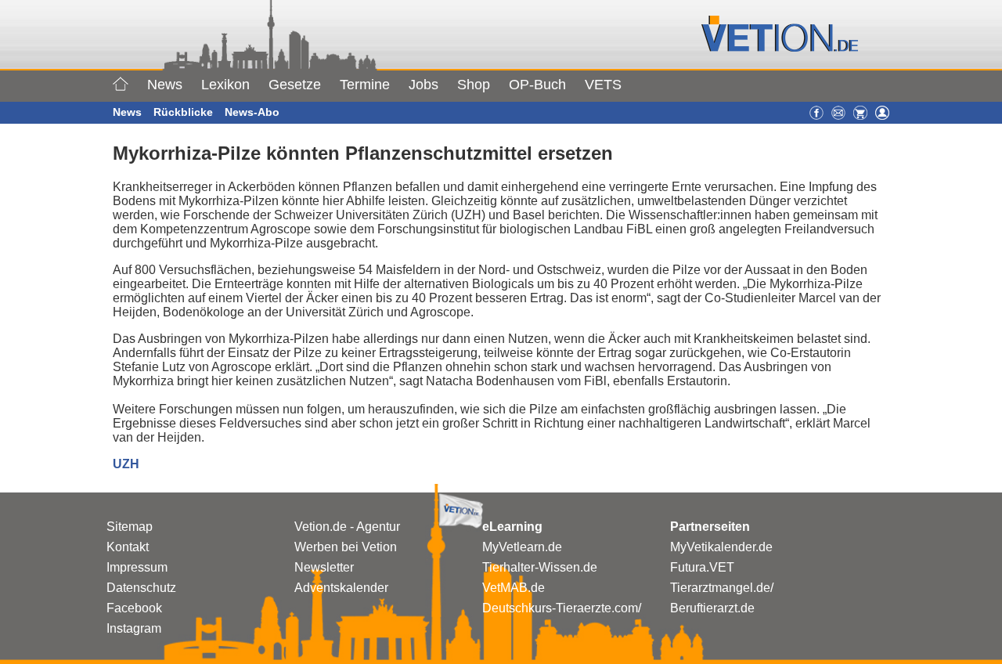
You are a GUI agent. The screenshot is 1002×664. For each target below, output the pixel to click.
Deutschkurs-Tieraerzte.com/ (561, 608)
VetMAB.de (513, 587)
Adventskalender (341, 587)
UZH (126, 464)
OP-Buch (537, 84)
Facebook (134, 608)
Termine (365, 84)
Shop (473, 84)
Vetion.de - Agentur (347, 526)
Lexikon (225, 84)
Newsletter (324, 567)
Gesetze (295, 84)
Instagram (133, 628)
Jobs (423, 84)
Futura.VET (702, 567)
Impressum (137, 567)
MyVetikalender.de (721, 547)
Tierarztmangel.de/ (721, 587)
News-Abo (252, 112)
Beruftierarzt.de (712, 608)
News (164, 84)
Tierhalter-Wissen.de (539, 567)
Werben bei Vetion (345, 547)
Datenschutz (141, 587)
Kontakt (127, 547)
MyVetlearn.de (522, 547)
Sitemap (129, 526)
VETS (603, 84)
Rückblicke (183, 112)
